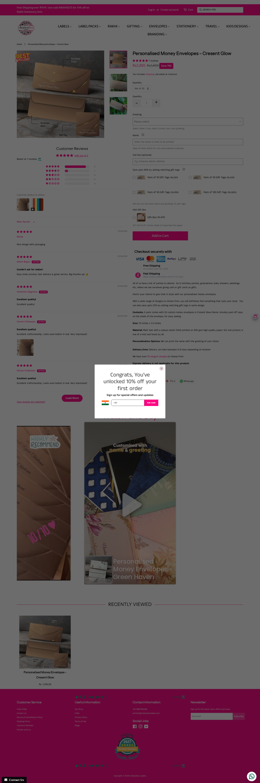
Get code (151, 402)
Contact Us (15, 779)
